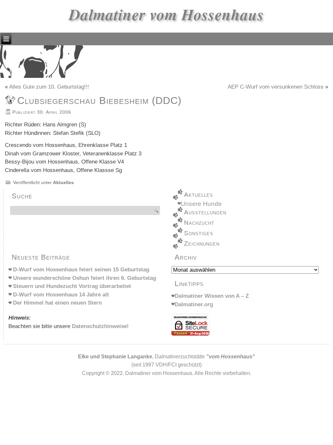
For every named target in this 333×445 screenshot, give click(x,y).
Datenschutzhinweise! (100, 326)
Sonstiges (198, 233)
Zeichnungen (202, 243)
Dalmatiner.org (194, 304)
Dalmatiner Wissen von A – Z (212, 296)
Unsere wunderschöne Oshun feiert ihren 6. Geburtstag (84, 278)
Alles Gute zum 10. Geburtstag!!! (49, 87)
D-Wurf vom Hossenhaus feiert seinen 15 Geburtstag (81, 269)
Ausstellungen (205, 212)
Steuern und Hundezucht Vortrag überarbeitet (72, 286)
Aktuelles (63, 182)
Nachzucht (199, 222)
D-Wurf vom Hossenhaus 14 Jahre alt (61, 295)
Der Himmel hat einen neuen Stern (57, 303)
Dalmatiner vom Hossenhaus (166, 14)
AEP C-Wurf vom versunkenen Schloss (276, 87)
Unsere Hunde (201, 203)
